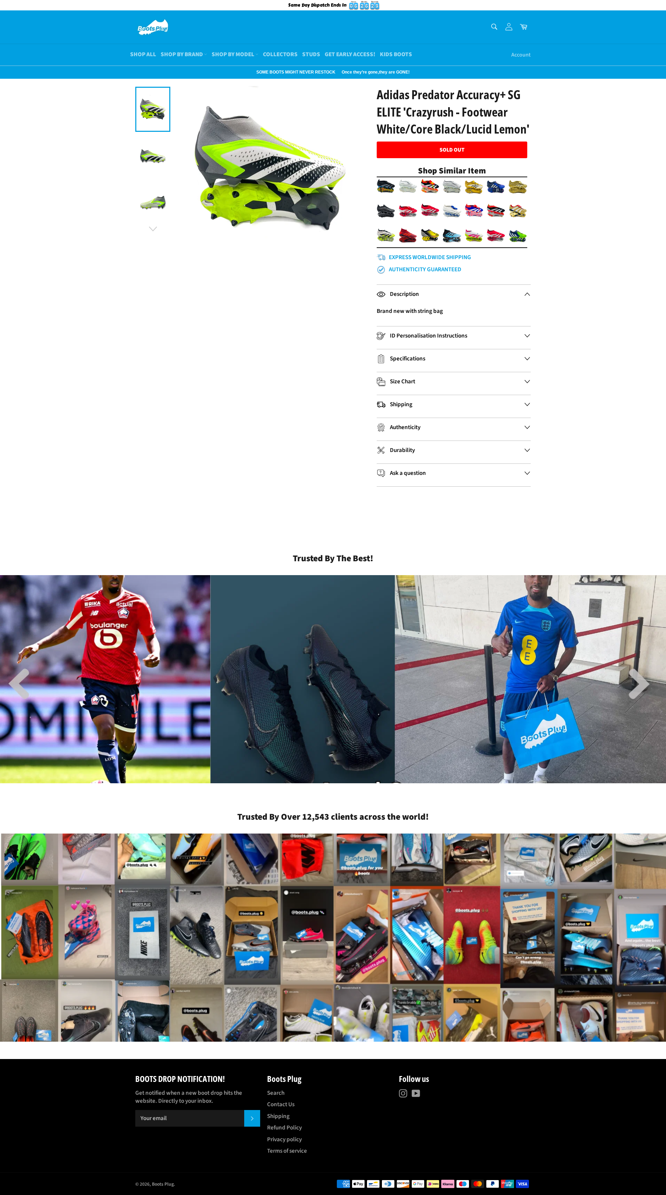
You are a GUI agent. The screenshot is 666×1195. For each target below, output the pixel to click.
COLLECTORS (280, 54)
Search (275, 1093)
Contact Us (280, 1104)
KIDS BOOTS (396, 54)
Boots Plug (163, 1184)
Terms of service (287, 1151)
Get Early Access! (350, 54)
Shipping (278, 1116)
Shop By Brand (182, 54)
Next (3, 72)
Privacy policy (284, 1139)
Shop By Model (233, 54)
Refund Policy (284, 1128)
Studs (311, 54)
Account (521, 55)
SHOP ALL (143, 54)
